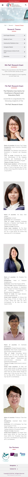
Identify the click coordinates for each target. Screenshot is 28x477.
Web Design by (14, 475)
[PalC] (14, 5)
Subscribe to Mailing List (14, 1)
